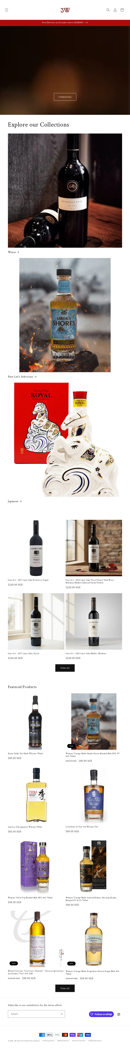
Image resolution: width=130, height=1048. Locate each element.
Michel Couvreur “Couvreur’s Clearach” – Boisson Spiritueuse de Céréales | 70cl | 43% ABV (35, 972)
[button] (6, 10)
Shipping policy (95, 1040)
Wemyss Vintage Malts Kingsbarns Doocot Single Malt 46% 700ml (92, 972)
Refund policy (63, 1040)
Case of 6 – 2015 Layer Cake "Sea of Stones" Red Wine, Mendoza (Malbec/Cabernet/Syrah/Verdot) (90, 581)
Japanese (13, 501)
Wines (12, 252)
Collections (65, 96)
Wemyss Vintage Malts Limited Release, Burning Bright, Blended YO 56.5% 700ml (91, 899)
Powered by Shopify (31, 1041)
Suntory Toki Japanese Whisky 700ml (25, 827)
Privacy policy (49, 1040)
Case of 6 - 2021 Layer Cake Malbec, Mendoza (86, 653)
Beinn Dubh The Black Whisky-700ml (25, 753)
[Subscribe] (61, 1014)
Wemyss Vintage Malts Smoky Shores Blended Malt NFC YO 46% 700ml (93, 755)
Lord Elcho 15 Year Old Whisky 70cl (82, 827)
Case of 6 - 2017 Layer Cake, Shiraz (23, 653)
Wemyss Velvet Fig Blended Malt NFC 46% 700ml (30, 898)
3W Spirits (18, 1041)
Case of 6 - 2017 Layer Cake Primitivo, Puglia (28, 580)
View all (65, 667)
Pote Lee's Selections (20, 377)
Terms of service (78, 1040)
